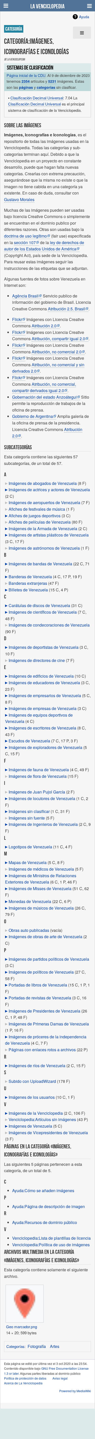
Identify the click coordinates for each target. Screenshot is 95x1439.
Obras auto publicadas (29, 930)
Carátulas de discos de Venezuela (39, 605)
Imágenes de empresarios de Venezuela (45, 695)
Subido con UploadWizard (32, 1081)
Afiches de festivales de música (37, 509)
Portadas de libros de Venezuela (38, 985)
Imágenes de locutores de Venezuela (42, 798)
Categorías (15, 1346)
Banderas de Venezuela (30, 576)
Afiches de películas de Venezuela (40, 522)
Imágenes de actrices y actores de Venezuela (49, 489)
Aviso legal (60, 1378)
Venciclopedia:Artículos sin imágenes (42, 1119)
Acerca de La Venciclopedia (23, 1383)
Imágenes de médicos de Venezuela (41, 869)
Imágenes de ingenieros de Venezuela (43, 824)
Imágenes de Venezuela (30, 1126)
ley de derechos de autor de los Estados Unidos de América (44, 246)
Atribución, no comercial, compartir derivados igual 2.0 (44, 387)
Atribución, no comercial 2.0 (57, 352)
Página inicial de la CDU (26, 75)
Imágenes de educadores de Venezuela (44, 682)
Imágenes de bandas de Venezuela (40, 564)
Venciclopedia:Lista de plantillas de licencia (51, 1238)
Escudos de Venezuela (29, 741)
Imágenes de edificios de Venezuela (41, 676)
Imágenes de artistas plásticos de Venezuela (49, 535)
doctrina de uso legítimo (25, 236)
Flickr (17, 319)
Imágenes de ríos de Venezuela (37, 1065)
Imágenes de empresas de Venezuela (43, 708)
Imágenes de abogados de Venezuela (43, 483)
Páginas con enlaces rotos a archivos (42, 1050)
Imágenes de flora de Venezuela (38, 776)
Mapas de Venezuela (28, 862)
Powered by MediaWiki (75, 1391)
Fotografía (37, 1346)
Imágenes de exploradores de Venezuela (45, 747)
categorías (46, 87)
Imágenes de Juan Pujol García (37, 792)
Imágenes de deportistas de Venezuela (44, 647)
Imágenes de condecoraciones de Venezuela (49, 625)
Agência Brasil (25, 296)
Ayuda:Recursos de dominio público (44, 1222)
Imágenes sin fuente (27, 818)
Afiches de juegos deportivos (35, 516)
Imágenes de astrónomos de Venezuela (44, 548)
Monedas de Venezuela (30, 901)
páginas (26, 87)
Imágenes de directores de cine (37, 660)
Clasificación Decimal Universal (36, 97)
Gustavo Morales (19, 199)
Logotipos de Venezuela (30, 847)
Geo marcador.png (21, 1326)
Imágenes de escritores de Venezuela (42, 728)
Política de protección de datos (25, 1378)
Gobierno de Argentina (32, 416)
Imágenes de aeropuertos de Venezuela (44, 502)
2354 (26, 81)
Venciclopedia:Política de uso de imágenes (51, 1245)
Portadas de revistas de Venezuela (40, 998)
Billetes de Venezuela (28, 590)
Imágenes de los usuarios (32, 1097)
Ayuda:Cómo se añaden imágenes (43, 1190)
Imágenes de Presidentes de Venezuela (44, 1011)
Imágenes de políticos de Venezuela (41, 972)
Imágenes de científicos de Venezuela (43, 612)
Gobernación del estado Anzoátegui (44, 397)
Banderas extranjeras (28, 583)
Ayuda (84, 16)
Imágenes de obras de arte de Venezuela (45, 936)
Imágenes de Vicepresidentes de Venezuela (48, 1132)
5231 (52, 81)
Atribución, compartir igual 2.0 (58, 338)
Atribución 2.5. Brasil (66, 309)
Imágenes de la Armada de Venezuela (43, 528)
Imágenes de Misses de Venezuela (40, 888)
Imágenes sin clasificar (29, 811)
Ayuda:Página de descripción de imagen (48, 1206)
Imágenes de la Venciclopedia (36, 1113)
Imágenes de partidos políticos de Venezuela (49, 959)
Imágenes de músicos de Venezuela (41, 908)
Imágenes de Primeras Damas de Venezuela (49, 1024)
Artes (54, 1346)
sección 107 (25, 242)
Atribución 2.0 (44, 326)
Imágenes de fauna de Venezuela (39, 769)
